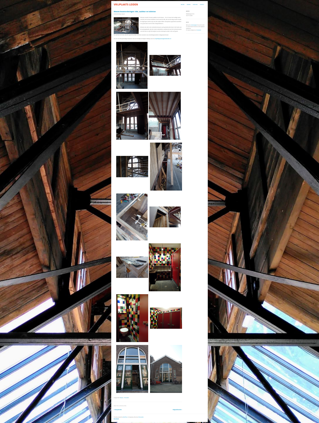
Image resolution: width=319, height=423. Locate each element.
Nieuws (182, 4)
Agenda (188, 4)
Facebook (199, 30)
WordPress (125, 417)
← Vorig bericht (118, 409)
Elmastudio (141, 417)
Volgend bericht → (177, 409)
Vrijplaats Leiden (126, 4)
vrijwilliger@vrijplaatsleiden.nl (163, 38)
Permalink (126, 397)
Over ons (195, 4)
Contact (202, 4)
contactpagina (194, 25)
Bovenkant (116, 419)
